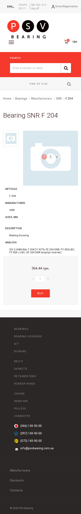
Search (15, 58)
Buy (40, 293)
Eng (10, 6)
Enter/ (59, 6)
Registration (70, 6)
